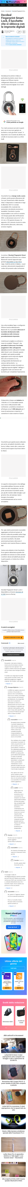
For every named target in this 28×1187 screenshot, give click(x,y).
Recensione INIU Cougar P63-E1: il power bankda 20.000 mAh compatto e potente (13, 1083)
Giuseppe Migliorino (9, 31)
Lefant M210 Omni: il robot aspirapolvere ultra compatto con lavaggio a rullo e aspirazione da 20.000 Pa (13, 1057)
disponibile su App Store (14, 262)
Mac (14, 5)
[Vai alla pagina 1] (6, 1027)
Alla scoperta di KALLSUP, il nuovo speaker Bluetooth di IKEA (13, 1180)
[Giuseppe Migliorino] (2, 31)
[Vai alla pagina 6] (13, 1027)
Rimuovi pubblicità (13, 70)
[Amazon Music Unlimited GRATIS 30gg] (7, 976)
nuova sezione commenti (15, 44)
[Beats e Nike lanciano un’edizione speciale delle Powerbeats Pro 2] (13, 1121)
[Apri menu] (21, 1)
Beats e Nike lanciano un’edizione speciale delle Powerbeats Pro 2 (13, 1132)
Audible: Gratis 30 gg (19, 982)
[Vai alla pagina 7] (14, 1027)
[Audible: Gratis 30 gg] (19, 976)
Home (2, 11)
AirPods (21, 5)
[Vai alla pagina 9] (17, 1027)
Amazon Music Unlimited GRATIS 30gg (7, 983)
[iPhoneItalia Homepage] (13, 1)
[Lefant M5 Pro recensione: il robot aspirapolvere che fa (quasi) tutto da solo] (13, 1096)
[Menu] (2, 1)
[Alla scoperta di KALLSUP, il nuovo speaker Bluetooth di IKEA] (13, 1169)
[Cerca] (4, 1)
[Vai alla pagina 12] (21, 1027)
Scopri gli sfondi (12, 927)
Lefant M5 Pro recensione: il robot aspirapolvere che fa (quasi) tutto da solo (13, 1108)
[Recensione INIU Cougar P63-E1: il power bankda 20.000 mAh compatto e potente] (13, 1072)
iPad (9, 5)
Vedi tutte (13, 968)
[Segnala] (12, 684)
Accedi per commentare (13, 654)
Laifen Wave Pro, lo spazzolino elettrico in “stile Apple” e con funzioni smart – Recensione (13, 1156)
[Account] (24, 1)
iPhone (3, 5)
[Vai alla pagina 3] (9, 1027)
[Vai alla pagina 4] (10, 1027)
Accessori (8, 11)
